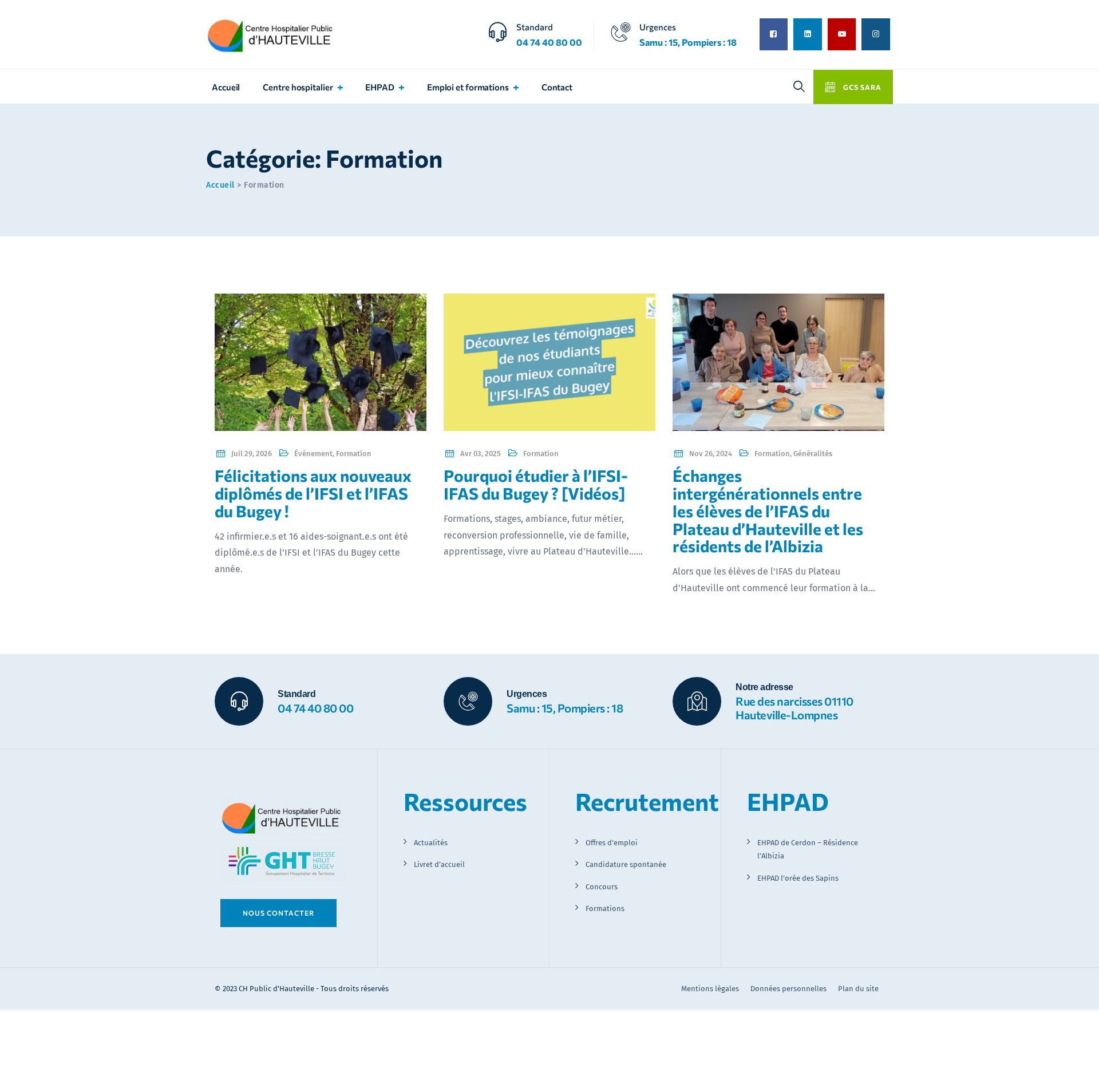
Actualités (431, 842)
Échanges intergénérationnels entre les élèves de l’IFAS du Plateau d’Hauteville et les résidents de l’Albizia (768, 511)
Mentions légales (710, 988)
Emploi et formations (468, 87)
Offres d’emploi (612, 842)
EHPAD (379, 87)
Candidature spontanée (626, 864)
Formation (353, 453)
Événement (313, 453)
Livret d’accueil (439, 864)
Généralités (812, 453)
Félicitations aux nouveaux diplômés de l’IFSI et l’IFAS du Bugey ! (313, 493)
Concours (602, 886)
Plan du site (858, 988)
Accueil (226, 87)
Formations (605, 908)
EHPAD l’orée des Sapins (798, 878)
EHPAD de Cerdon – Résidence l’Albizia (807, 849)
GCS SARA (861, 87)
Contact (556, 87)
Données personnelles (788, 988)
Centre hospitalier (298, 87)
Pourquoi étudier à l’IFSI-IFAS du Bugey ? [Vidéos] (536, 484)
